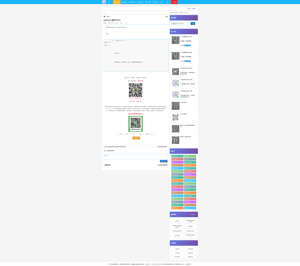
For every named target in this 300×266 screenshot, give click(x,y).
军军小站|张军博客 (113, 264)
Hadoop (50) (187, 186)
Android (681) (175, 183)
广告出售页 (177, 253)
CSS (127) (187, 199)
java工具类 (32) (175, 205)
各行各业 (155, 2)
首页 (109, 2)
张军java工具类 (190, 231)
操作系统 (140, 2)
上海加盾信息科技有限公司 (190, 221)
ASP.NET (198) (188, 180)
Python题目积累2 (162, 146)
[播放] (166, 17)
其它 (161, 2)
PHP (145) (187, 193)
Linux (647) (174, 177)
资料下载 (147, 2)
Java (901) (174, 159)
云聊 (167, 2)
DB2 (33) (186, 168)
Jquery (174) (175, 196)
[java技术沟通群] (187, 61)
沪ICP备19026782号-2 (168, 264)
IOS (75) (186, 183)
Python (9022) (187, 162)
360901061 (188, 264)
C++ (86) (186, 159)
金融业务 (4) (175, 156)
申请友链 (192, 214)
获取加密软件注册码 (125, 264)
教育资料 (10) (187, 156)
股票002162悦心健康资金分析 (177, 226)
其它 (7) (186, 205)
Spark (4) (186, 189)
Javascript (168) (188, 196)
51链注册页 (190, 249)
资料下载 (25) (175, 202)
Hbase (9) (174, 189)
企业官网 (174, 2)
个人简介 (147, 264)
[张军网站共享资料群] (187, 45)
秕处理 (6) (174, 208)
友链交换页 (190, 256)
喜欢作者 (136, 138)
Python (108, 16)
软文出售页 (177, 256)
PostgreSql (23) (176, 171)
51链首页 (177, 249)
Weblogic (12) (175, 174)
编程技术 (116, 2)
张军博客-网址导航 (177, 231)
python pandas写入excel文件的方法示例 (115, 146)
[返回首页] (104, 16)
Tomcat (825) (187, 171)
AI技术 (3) (186, 208)
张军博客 (177, 221)
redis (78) (174, 193)
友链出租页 (190, 253)
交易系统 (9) (187, 202)
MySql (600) (175, 168)
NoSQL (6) (174, 199)
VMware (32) (187, 177)
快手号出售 (177, 235)
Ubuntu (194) (175, 180)
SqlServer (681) (188, 165)
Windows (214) (188, 174)
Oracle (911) (175, 165)
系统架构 (123, 2)
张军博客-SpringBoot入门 (190, 235)
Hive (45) (174, 186)
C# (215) (174, 162)
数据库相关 (132, 2)
